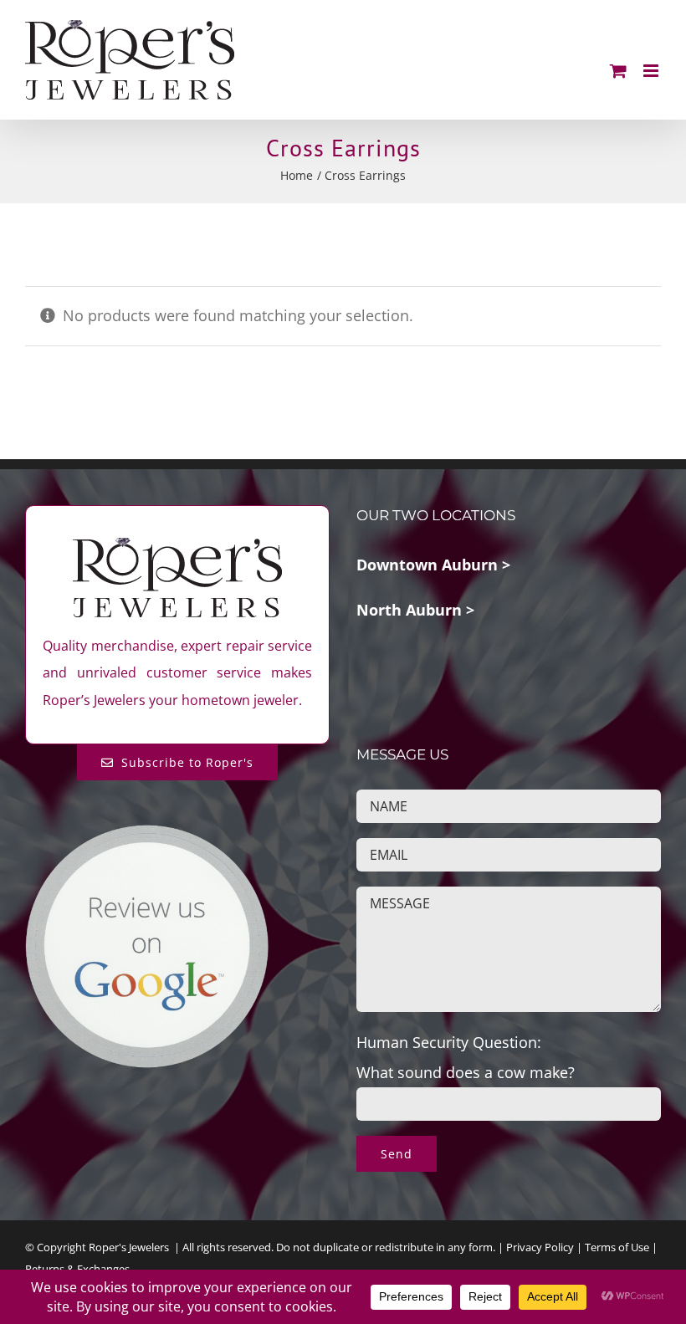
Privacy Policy (540, 1247)
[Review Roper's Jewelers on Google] (147, 837)
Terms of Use (617, 1247)
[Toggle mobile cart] (618, 70)
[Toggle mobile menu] (652, 70)
